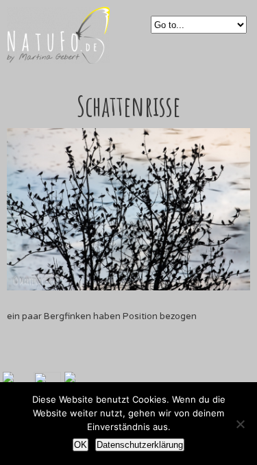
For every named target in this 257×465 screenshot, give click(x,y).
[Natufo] (58, 56)
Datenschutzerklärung (140, 445)
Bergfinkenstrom (137, 359)
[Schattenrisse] (128, 287)
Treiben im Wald (119, 359)
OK (80, 445)
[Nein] (240, 424)
